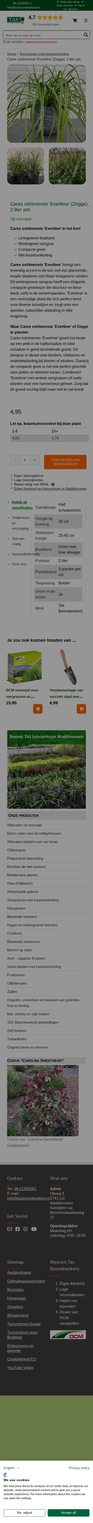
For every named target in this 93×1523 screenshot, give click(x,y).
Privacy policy (79, 1468)
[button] (12, 1468)
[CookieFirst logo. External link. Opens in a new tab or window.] (5, 1474)
